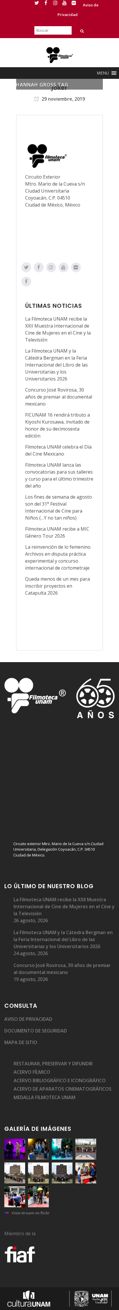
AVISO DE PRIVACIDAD (28, 1019)
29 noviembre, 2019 (62, 99)
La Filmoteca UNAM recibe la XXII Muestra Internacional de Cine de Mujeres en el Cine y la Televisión (64, 906)
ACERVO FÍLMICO (32, 1072)
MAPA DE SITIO (20, 1042)
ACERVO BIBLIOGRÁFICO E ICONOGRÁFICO (60, 1080)
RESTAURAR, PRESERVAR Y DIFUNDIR (53, 1063)
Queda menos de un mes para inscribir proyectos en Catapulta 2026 (57, 586)
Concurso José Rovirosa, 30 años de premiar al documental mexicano (58, 397)
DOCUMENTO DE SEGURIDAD (35, 1031)
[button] (103, 73)
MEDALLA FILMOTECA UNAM (44, 1097)
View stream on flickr (31, 1212)
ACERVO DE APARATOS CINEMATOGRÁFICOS (62, 1089)
